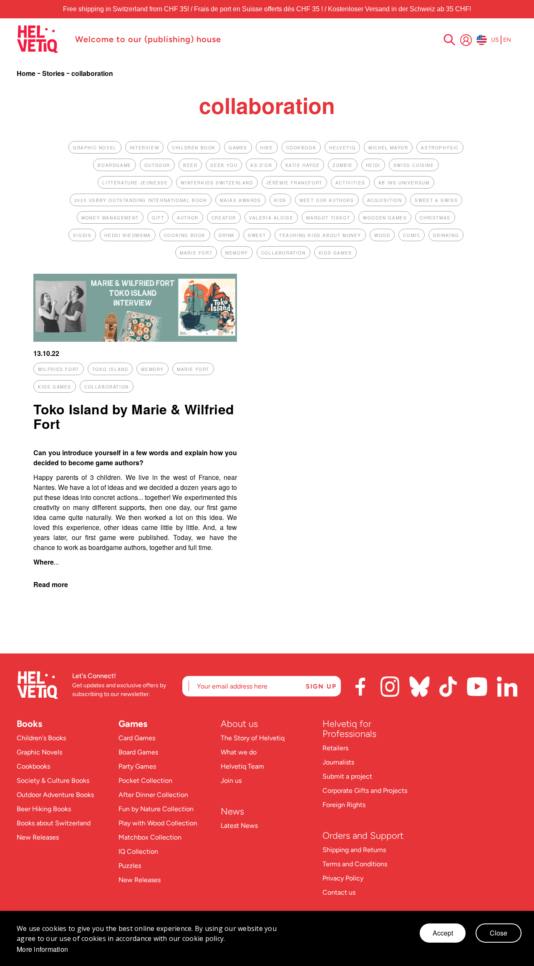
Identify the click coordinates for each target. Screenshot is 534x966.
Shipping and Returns (354, 850)
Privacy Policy (342, 878)
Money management (110, 218)
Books (29, 723)
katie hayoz (302, 165)
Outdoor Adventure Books (55, 795)
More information (42, 949)
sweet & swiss (436, 200)
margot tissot (328, 218)
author (188, 218)
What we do (239, 752)
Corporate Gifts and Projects (364, 790)
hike (266, 148)
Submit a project (347, 776)
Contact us (338, 892)
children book (194, 148)
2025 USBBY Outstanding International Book (140, 200)
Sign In (466, 40)
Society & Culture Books (53, 780)
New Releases (38, 837)
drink (227, 235)
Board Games (138, 752)
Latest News (239, 826)
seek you (223, 165)
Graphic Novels (39, 752)
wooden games (385, 218)
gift (158, 218)
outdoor (157, 165)
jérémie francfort (294, 183)
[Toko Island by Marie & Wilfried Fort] (135, 339)
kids (280, 200)
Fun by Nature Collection (156, 809)
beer (190, 165)
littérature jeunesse (135, 183)
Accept (443, 933)
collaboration (283, 253)
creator (224, 218)
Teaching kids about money (320, 235)
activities (350, 183)
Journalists (338, 762)
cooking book (185, 235)
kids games (335, 253)
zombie (342, 165)
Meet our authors (327, 200)
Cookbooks (33, 766)
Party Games (137, 766)
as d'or (261, 165)
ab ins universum (404, 183)
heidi (373, 165)
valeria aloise (271, 218)
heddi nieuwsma (127, 235)
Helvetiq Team (242, 766)
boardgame (114, 165)
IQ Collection (138, 851)
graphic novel (95, 148)
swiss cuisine (413, 165)
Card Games (136, 738)
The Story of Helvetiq (253, 738)
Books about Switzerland (54, 823)
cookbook (301, 148)
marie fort (196, 253)
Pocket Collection (145, 780)
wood (382, 235)
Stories (54, 73)
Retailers (335, 748)
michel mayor (388, 148)
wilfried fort (58, 369)
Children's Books (41, 738)
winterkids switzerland (217, 183)
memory (236, 253)
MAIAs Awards (240, 200)
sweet (257, 235)
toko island (110, 369)
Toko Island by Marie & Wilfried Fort (133, 416)
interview (144, 148)
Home (27, 73)
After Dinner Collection (153, 795)
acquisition (384, 200)
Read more (50, 584)
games (238, 148)
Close (498, 933)
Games (132, 723)
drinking (446, 235)
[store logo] (42, 39)
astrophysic (440, 148)
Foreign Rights (343, 805)
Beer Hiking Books (44, 809)
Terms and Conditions (354, 864)
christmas (435, 218)
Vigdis (82, 235)
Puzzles (129, 866)
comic (411, 235)
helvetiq (342, 148)
